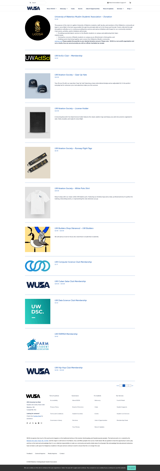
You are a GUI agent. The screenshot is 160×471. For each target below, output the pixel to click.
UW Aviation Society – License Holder (71, 108)
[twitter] (33, 423)
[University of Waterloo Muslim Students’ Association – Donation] (37, 16)
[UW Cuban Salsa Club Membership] (37, 281)
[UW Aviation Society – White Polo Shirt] (37, 188)
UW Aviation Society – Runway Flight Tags (73, 148)
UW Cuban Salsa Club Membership (70, 281)
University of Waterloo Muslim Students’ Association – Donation (83, 16)
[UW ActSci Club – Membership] (37, 55)
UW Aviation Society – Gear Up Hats (71, 75)
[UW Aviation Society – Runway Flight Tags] (37, 148)
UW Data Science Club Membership (71, 300)
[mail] (41, 423)
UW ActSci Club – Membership (68, 55)
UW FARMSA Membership (66, 334)
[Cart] (130, 2)
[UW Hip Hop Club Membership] (37, 367)
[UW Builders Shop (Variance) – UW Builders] (37, 228)
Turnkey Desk (37, 416)
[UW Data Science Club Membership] (37, 300)
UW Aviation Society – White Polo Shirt (72, 188)
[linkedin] (35, 423)
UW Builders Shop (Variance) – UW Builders (74, 228)
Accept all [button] (131, 468)
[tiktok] (30, 423)
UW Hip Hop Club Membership (68, 367)
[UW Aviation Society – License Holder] (37, 108)
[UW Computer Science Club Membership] (37, 261)
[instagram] (27, 423)
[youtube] (38, 423)
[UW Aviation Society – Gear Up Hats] (37, 74)
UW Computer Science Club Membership (73, 262)
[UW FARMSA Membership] (37, 333)
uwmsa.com (58, 41)
